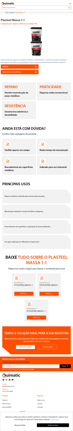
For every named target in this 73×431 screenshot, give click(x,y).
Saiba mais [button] (54, 419)
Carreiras (39, 403)
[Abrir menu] (70, 3)
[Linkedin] (9, 380)
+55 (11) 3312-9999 (7, 391)
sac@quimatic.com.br (8, 386)
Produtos (11, 12)
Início (6, 12)
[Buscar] (69, 8)
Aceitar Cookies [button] (53, 425)
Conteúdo (40, 407)
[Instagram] (6, 380)
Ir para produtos (47, 347)
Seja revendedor (7, 407)
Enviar (64, 366)
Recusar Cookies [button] (20, 425)
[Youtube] (12, 380)
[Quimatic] (8, 3)
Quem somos (41, 400)
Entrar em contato (25, 347)
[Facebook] (3, 380)
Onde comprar (6, 403)
